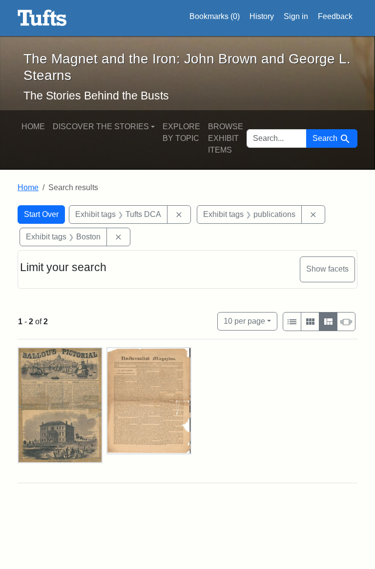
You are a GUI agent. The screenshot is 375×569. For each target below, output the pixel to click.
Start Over (41, 214)
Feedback (335, 16)
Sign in (296, 16)
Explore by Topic (181, 132)
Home (33, 126)
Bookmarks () (214, 16)
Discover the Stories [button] (101, 126)
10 (244, 320)
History (262, 16)
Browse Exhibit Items (225, 138)
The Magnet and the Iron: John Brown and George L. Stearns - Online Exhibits (42, 18)
